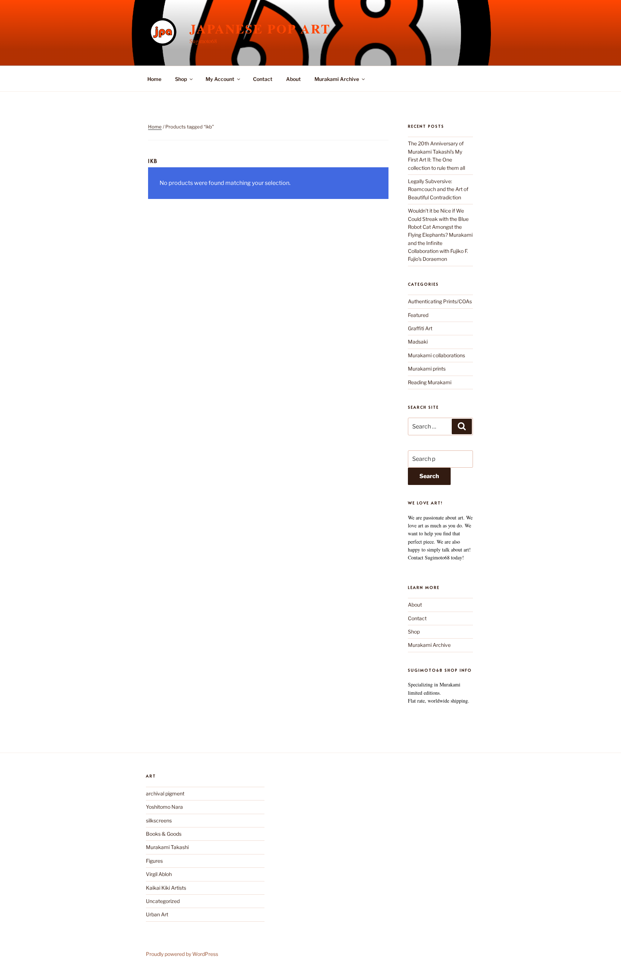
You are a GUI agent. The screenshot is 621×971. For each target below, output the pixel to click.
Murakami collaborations (436, 355)
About (293, 79)
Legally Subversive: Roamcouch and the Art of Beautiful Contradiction (438, 189)
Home (154, 79)
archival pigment (165, 793)
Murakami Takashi (167, 847)
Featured (418, 315)
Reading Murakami (429, 382)
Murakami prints (427, 369)
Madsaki (418, 342)
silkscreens (159, 820)
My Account (220, 79)
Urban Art (157, 914)
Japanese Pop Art (260, 28)
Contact (262, 79)
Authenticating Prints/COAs (440, 301)
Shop (181, 79)
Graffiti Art (420, 328)
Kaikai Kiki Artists (166, 888)
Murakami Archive (336, 79)
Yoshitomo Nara (164, 807)
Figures (154, 861)
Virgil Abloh (159, 874)
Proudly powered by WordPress (182, 954)
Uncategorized (163, 901)
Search (429, 476)
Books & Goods (163, 834)
